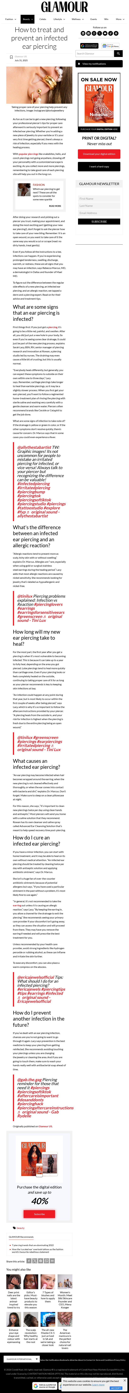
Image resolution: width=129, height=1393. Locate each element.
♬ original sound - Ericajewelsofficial (34, 999)
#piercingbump (31, 491)
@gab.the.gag (29, 1079)
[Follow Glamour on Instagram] (94, 33)
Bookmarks (64, 1360)
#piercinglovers (48, 604)
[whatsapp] (46, 1261)
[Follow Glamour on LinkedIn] (83, 33)
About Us (82, 1360)
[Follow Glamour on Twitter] (99, 33)
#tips (21, 993)
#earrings (26, 608)
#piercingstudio (31, 503)
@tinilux (24, 596)
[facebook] (28, 1261)
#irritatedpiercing (33, 487)
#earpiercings (49, 741)
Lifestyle (58, 19)
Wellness (76, 19)
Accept (116, 1388)
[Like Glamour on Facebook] (88, 33)
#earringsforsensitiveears (40, 612)
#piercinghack (30, 1103)
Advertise (74, 1360)
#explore (51, 507)
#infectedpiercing (33, 483)
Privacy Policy (119, 1360)
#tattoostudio (30, 507)
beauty (20, 1227)
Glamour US (45, 1126)
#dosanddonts (30, 1099)
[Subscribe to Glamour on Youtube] (105, 33)
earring (17, 905)
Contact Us (90, 1360)
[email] (52, 1261)
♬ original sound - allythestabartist (38, 513)
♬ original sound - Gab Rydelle (38, 1113)
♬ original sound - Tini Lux (39, 618)
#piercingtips (53, 989)
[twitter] (34, 1261)
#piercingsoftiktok (34, 499)
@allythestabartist (34, 447)
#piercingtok (28, 495)
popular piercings (28, 153)
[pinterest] (40, 1261)
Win (106, 19)
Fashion (9, 19)
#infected (54, 993)
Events (93, 19)
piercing (52, 327)
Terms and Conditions (105, 1360)
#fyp (21, 511)
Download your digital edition (99, 153)
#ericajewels (28, 989)
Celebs (42, 19)
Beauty (26, 19)
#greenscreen (29, 616)
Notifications (54, 1360)
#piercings (56, 503)
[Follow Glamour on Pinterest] (116, 33)
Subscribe (39, 1214)
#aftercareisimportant (37, 1095)
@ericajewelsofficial (35, 977)
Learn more (98, 1384)
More (118, 19)
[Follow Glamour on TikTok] (110, 33)
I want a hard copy (99, 166)
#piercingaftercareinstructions (45, 1107)
